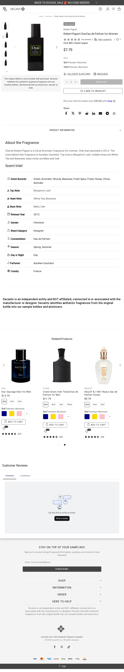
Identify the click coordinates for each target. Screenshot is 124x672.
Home (41, 16)
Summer (47, 247)
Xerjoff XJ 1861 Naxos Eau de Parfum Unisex (100, 393)
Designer (39, 230)
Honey (98, 178)
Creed (46, 388)
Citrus (106, 178)
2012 (37, 214)
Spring (37, 247)
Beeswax (67, 178)
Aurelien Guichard (44, 263)
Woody (57, 178)
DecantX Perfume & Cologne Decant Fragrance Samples (12, 9)
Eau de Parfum (42, 238)
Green (37, 178)
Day (36, 255)
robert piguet (81, 43)
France (37, 271)
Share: (67, 108)
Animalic (38, 182)
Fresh (90, 178)
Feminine (49, 16)
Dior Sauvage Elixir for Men (16, 391)
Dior (4, 388)
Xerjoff (88, 388)
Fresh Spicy (79, 178)
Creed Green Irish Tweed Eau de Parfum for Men (60, 393)
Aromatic (46, 178)
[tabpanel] (20, 393)
